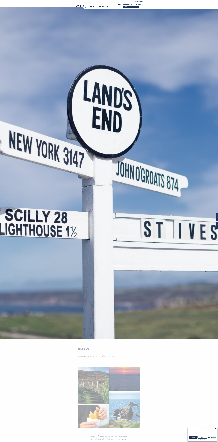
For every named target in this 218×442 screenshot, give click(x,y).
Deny (202, 437)
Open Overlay (142, 7)
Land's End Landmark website (138, 1)
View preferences (212, 437)
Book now (126, 6)
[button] (215, 428)
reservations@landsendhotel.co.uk (125, 4)
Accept (193, 437)
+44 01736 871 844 (139, 4)
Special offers (135, 6)
